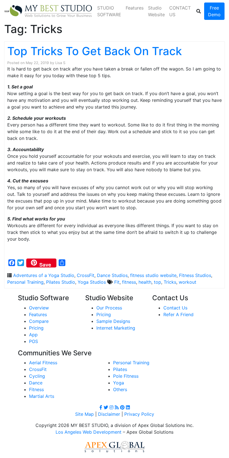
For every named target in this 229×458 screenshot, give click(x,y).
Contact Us (175, 308)
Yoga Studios (92, 282)
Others (120, 389)
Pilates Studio (60, 282)
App (33, 334)
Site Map (84, 414)
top (157, 282)
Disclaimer (109, 414)
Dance (35, 383)
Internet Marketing (115, 328)
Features (135, 8)
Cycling (37, 376)
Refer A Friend (178, 314)
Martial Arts (41, 396)
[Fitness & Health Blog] (51, 11)
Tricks (170, 282)
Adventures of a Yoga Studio (43, 275)
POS (33, 341)
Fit (117, 282)
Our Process (109, 308)
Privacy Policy (139, 414)
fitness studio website (153, 275)
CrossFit (85, 275)
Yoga (118, 383)
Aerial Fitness (43, 362)
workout (187, 282)
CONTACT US (180, 11)
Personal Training (25, 282)
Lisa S (60, 63)
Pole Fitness (126, 376)
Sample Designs (113, 321)
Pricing (36, 328)
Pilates (120, 369)
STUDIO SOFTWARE (109, 11)
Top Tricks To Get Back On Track (94, 51)
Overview (39, 308)
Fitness (36, 389)
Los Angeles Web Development (88, 432)
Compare (39, 321)
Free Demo (214, 11)
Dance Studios (112, 275)
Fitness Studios (195, 275)
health (145, 282)
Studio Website (156, 11)
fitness (129, 282)
